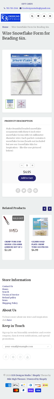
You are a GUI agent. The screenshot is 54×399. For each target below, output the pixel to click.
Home (5, 27)
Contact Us (7, 286)
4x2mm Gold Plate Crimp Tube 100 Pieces (28, 244)
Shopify (36, 375)
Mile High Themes (16, 379)
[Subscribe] (48, 346)
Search (5, 292)
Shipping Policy (10, 303)
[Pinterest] (13, 357)
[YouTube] (27, 357)
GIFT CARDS (27, 4)
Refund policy (9, 297)
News (5, 300)
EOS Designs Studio (21, 375)
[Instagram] (20, 357)
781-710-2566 (12, 8)
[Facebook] (6, 357)
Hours (5, 289)
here (9, 320)
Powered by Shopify (37, 379)
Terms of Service (10, 295)
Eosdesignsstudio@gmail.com (36, 8)
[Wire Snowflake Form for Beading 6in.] (27, 75)
